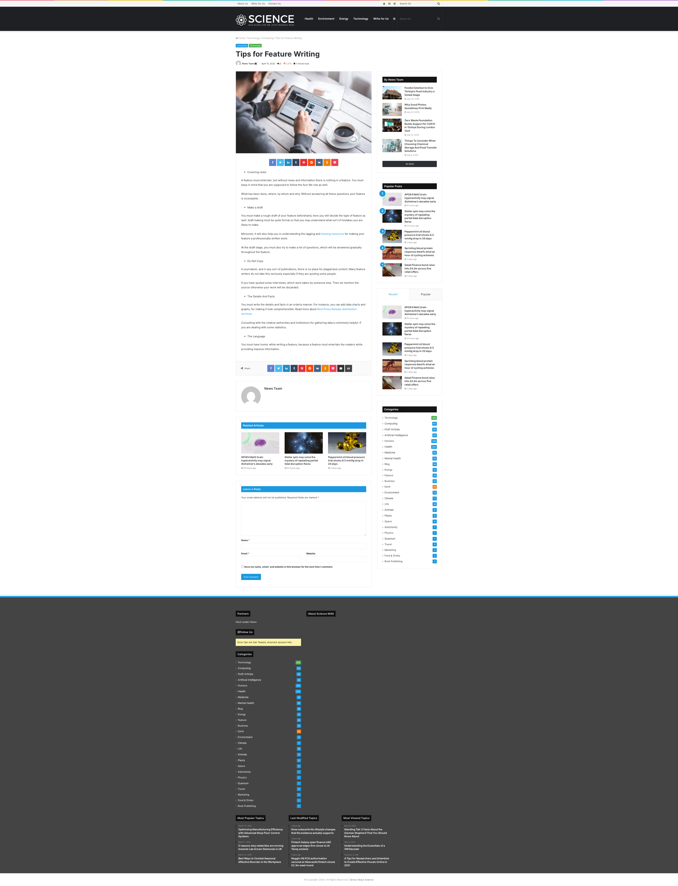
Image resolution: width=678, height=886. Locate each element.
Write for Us (258, 3)
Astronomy (391, 527)
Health (309, 18)
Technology (360, 18)
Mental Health (393, 458)
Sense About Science (362, 879)
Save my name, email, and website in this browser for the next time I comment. (288, 566)
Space (388, 521)
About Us (242, 3)
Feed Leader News (246, 621)
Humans (389, 440)
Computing (268, 38)
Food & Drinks (392, 555)
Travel (388, 544)
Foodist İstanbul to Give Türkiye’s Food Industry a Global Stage (420, 91)
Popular (426, 294)
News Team (248, 63)
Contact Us (274, 3)
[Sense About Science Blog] (265, 20)
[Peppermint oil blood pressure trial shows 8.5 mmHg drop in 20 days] (347, 443)
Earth (388, 486)
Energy (343, 18)
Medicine (390, 452)
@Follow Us (244, 632)
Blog (387, 464)
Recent (393, 294)
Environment (326, 18)
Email (245, 553)
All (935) (410, 164)
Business (390, 481)
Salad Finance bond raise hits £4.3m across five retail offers (420, 268)
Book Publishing (393, 561)
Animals (389, 509)
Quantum (390, 538)
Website (310, 553)
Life (387, 504)
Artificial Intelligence (396, 435)
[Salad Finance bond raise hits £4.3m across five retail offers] (392, 269)
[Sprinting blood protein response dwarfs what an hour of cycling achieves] (392, 253)
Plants (388, 515)
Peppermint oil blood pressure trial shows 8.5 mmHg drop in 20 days (346, 460)
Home (241, 38)
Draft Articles (392, 429)
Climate (389, 498)
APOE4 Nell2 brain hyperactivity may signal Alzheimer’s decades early (257, 460)
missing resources (332, 233)
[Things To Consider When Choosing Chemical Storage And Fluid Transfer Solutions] (392, 145)
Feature (389, 475)
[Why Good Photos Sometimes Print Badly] (392, 109)
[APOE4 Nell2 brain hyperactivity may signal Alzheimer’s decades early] (260, 443)
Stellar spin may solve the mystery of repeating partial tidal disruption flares (301, 460)
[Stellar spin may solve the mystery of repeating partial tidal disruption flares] (304, 443)
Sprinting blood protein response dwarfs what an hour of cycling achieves (420, 252)
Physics (389, 532)
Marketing (390, 550)
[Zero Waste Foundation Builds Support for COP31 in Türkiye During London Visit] (392, 125)
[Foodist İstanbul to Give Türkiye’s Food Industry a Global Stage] (392, 92)
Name (245, 540)
